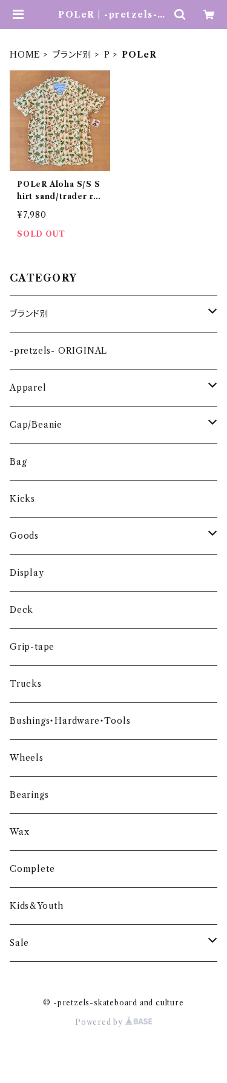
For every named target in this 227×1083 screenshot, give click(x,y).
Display (27, 572)
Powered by (100, 1022)
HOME (25, 54)
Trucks (26, 683)
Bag (18, 461)
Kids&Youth (37, 905)
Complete (32, 868)
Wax (19, 831)
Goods (24, 535)
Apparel (28, 387)
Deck (21, 609)
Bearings (29, 794)
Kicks (22, 498)
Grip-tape (32, 646)
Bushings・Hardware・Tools (70, 720)
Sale (19, 942)
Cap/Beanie (36, 424)
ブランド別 (72, 54)
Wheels (27, 757)
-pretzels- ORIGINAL (58, 350)
